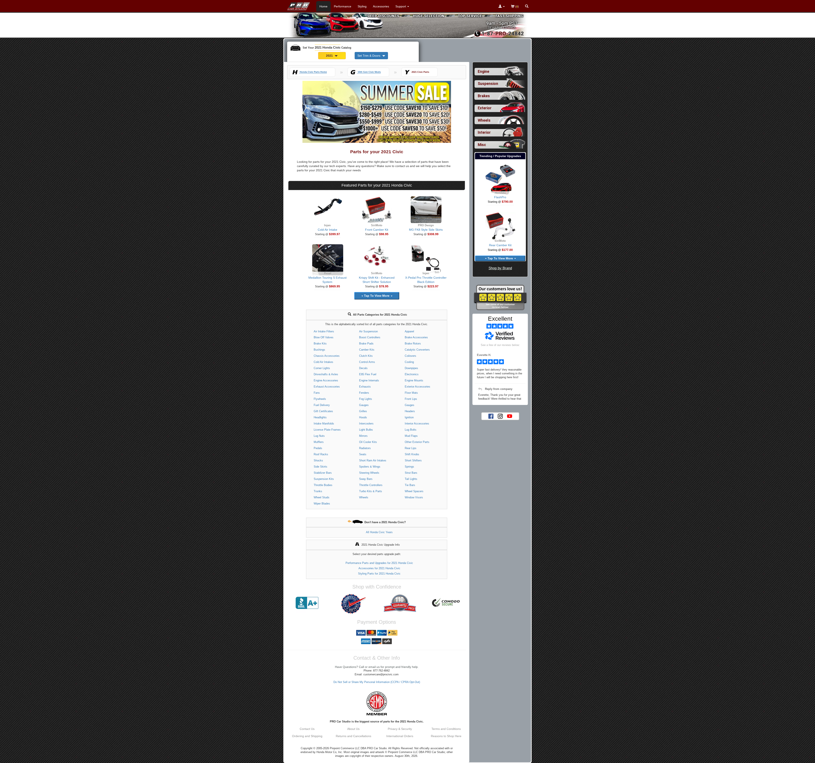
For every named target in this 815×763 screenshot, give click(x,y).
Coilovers (410, 355)
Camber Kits (366, 349)
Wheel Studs (321, 497)
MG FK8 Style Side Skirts (426, 229)
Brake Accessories (416, 337)
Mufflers (319, 442)
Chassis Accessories (327, 355)
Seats (362, 454)
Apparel (409, 331)
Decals (363, 368)
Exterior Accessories (417, 386)
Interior (484, 132)
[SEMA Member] (376, 703)
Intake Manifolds (324, 423)
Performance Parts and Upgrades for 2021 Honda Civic (379, 563)
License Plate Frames (327, 429)
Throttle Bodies (323, 485)
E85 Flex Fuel (367, 374)
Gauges (364, 405)
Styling (362, 6)
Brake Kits (320, 343)
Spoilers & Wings (369, 466)
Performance (342, 6)
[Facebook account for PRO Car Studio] (490, 415)
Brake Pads (366, 343)
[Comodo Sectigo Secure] (446, 603)
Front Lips (411, 398)
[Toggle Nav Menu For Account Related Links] (501, 6)
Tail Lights (411, 479)
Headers (410, 411)
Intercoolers (366, 423)
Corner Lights (322, 368)
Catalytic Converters (417, 349)
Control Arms (367, 362)
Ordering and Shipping (307, 736)
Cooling (409, 362)
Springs (409, 466)
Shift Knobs (412, 454)
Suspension (488, 83)
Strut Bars (411, 472)
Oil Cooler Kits (368, 442)
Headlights (320, 417)
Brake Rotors (413, 343)
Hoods (363, 417)
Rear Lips (410, 448)
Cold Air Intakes (323, 362)
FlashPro (500, 197)
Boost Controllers (369, 337)
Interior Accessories (417, 423)
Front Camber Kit (376, 229)
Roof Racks (321, 454)
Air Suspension (368, 331)
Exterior (485, 108)
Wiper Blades (322, 503)
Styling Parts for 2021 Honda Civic (379, 573)
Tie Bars (410, 485)
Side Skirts (320, 466)
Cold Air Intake (327, 229)
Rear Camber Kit (500, 245)
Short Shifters (413, 460)
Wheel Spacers (414, 491)
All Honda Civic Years (379, 532)
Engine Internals (369, 380)
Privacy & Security (400, 729)
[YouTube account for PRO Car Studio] (509, 415)
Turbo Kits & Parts (370, 491)
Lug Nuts (319, 435)
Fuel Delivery (322, 405)
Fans (317, 392)
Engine (483, 71)
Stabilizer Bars (323, 472)
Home (323, 6)
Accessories (381, 6)
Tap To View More (376, 295)
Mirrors (363, 435)
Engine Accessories (326, 380)
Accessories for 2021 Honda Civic (379, 568)
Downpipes (411, 368)
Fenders (364, 392)
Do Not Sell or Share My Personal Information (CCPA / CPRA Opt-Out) (376, 682)
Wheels (363, 497)
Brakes (484, 96)
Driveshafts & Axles (326, 374)
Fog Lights (365, 398)
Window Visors (414, 497)
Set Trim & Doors (369, 55)
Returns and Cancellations (353, 736)
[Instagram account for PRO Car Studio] (500, 415)
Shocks (318, 460)
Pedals (318, 448)
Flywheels (320, 398)
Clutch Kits (366, 355)
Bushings (319, 349)
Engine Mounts (414, 380)
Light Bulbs (366, 429)
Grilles (363, 411)
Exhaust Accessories (327, 386)
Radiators (365, 448)
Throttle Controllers (370, 485)
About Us (353, 729)
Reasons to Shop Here (446, 736)
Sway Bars (365, 479)
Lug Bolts (410, 429)
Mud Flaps (411, 435)
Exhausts (365, 386)
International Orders (399, 736)
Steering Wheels (369, 472)
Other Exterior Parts (417, 442)
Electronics (412, 374)
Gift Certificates (323, 411)
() (516, 6)
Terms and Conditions (446, 729)
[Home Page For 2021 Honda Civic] (298, 5)
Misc (482, 145)
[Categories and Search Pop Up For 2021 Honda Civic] (527, 6)
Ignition (409, 417)
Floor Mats (411, 392)
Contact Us (307, 729)
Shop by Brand (500, 268)
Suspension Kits (324, 479)
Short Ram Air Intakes (372, 460)
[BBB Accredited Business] (307, 603)
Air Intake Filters (324, 331)
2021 (330, 55)
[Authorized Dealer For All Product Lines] (353, 603)
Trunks (318, 491)
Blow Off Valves (323, 337)
